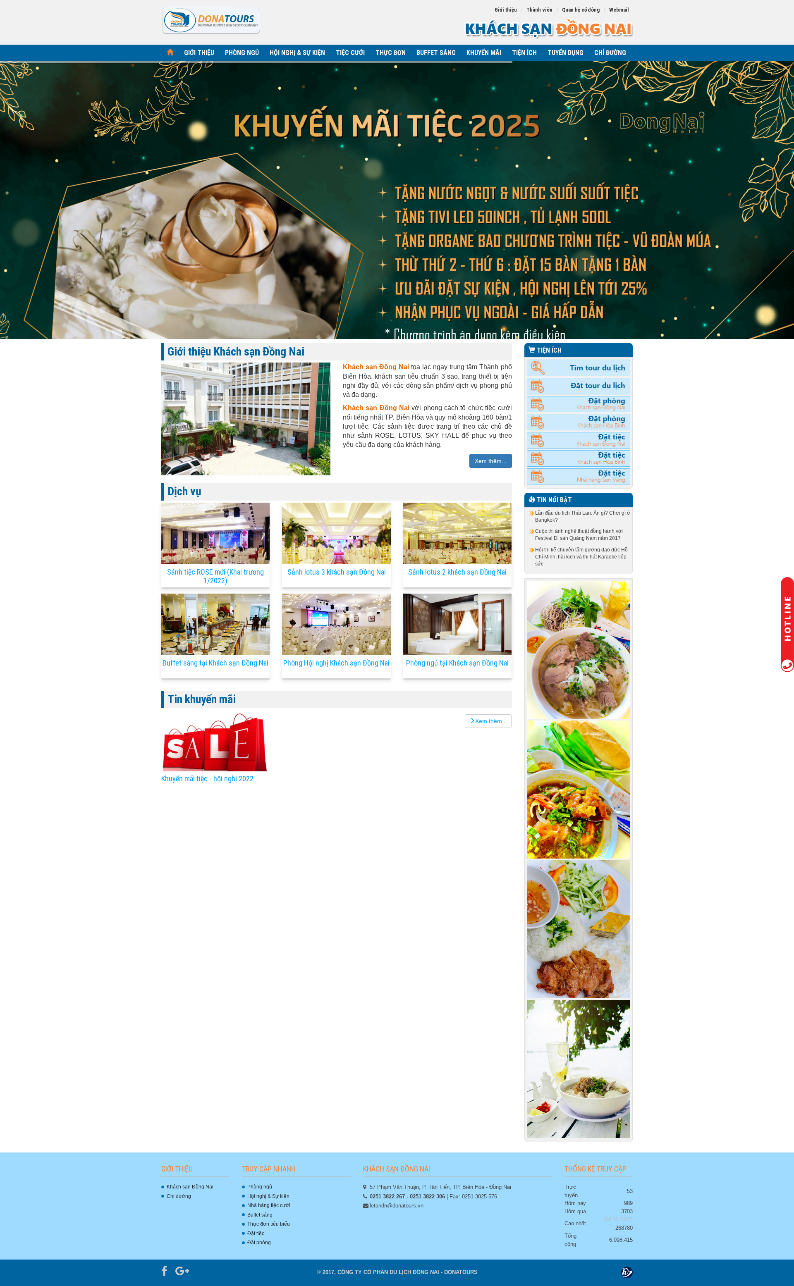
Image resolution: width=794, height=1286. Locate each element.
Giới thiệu (506, 10)
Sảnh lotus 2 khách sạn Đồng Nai (457, 572)
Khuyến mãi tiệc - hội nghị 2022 (207, 778)
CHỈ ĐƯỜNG (610, 53)
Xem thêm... (491, 461)
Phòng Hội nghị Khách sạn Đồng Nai (336, 663)
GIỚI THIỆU (199, 53)
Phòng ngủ (259, 1187)
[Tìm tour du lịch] (579, 367)
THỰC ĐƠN (390, 53)
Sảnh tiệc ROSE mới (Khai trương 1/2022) (215, 576)
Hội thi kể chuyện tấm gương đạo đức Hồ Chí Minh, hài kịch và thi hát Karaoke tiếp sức (581, 557)
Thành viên (539, 10)
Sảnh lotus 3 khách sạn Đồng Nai (336, 572)
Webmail (619, 10)
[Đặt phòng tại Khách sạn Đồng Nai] (579, 404)
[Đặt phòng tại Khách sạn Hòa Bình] (579, 422)
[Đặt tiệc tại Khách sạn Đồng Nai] (579, 440)
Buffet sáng (260, 1215)
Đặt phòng (259, 1242)
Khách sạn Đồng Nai (190, 1187)
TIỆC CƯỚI (350, 53)
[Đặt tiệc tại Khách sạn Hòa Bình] (579, 458)
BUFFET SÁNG (436, 53)
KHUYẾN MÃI (483, 53)
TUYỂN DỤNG (566, 53)
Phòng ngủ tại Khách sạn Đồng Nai (457, 663)
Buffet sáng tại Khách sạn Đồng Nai (215, 663)
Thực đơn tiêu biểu (268, 1224)
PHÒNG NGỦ (242, 53)
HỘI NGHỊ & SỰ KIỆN (297, 53)
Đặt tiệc (255, 1233)
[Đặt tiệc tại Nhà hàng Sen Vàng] (579, 476)
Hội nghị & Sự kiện (268, 1196)
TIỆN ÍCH (524, 53)
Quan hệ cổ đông (581, 10)
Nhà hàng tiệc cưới (268, 1205)
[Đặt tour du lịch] (579, 386)
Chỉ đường (179, 1196)
